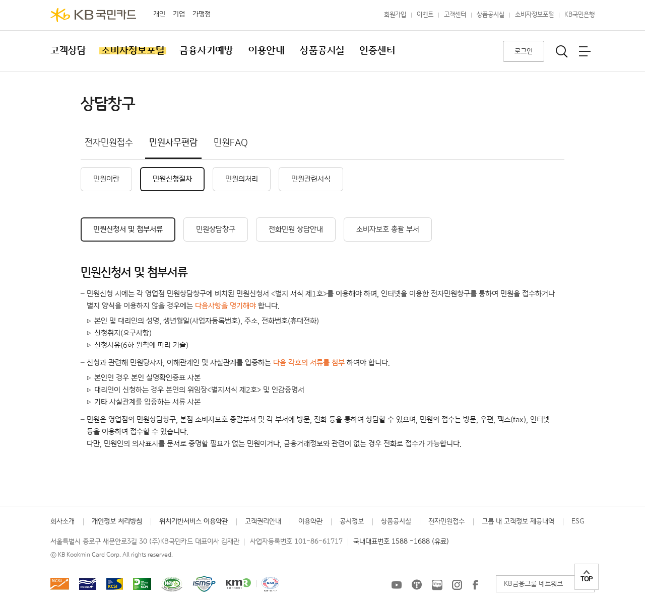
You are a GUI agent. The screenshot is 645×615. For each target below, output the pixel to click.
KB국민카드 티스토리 (417, 585)
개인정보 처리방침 (117, 521)
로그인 (523, 51)
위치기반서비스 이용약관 (193, 521)
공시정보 (352, 521)
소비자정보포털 (534, 15)
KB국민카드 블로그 (437, 585)
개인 (159, 14)
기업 (179, 14)
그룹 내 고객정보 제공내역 (518, 521)
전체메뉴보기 (584, 51)
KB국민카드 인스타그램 (457, 585)
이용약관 (310, 521)
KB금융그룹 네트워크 (533, 583)
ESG (578, 521)
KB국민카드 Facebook (475, 585)
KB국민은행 (579, 15)
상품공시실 (490, 15)
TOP (586, 579)
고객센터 (455, 15)
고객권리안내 (263, 521)
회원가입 (395, 15)
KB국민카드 (93, 15)
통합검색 (562, 51)
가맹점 (201, 14)
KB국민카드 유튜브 (397, 585)
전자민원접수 (446, 521)
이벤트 (425, 15)
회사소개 (62, 521)
